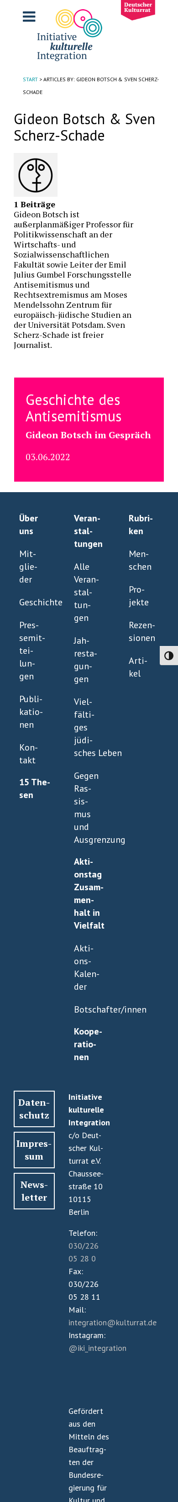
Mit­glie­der (28, 566)
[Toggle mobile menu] (30, 16)
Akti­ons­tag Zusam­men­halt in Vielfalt (89, 893)
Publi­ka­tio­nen (31, 711)
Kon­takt (28, 753)
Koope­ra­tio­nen (88, 1044)
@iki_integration (97, 1348)
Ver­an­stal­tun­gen (88, 531)
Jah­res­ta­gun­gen (85, 660)
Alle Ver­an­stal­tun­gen (86, 592)
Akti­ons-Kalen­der (86, 967)
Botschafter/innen (87, 1009)
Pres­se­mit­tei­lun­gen (32, 650)
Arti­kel (138, 667)
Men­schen (140, 560)
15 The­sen (34, 788)
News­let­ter (34, 1190)
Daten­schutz (34, 1108)
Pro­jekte (139, 595)
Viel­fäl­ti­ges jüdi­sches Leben (87, 727)
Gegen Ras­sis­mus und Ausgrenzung (87, 808)
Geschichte (32, 602)
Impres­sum (34, 1149)
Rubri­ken (141, 524)
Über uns (28, 524)
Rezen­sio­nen (142, 631)
